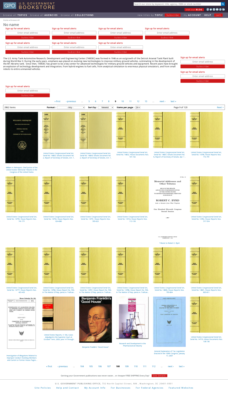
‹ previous (71, 101)
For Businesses (121, 387)
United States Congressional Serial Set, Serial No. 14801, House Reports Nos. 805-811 (206, 290)
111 (144, 366)
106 (100, 366)
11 (130, 101)
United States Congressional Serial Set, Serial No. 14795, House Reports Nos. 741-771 (21, 219)
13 (146, 101)
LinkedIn (223, 9)
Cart (218, 15)
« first (57, 101)
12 (138, 101)
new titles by (158, 15)
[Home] (30, 8)
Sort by (92, 107)
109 (126, 366)
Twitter (210, 9)
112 (153, 366)
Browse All (15, 15)
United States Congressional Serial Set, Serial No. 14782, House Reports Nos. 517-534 (206, 219)
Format (51, 107)
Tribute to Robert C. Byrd (169, 243)
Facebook (207, 9)
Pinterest (220, 9)
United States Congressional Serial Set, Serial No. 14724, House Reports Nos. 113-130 (132, 219)
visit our (194, 9)
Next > (220, 107)
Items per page (125, 107)
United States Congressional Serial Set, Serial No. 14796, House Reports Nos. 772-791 (206, 154)
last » (173, 101)
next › (162, 101)
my (192, 15)
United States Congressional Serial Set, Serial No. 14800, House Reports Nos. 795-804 (169, 290)
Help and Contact (67, 387)
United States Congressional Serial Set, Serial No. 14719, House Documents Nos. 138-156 (206, 339)
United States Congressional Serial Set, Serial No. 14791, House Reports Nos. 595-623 (95, 219)
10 (122, 101)
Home (5, 20)
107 (109, 366)
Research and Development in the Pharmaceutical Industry (132, 344)
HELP (207, 15)
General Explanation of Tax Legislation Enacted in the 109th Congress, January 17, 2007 (169, 353)
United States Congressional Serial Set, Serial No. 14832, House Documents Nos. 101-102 (132, 154)
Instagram (214, 9)
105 (91, 366)
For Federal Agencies (149, 387)
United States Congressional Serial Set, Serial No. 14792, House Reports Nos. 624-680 (58, 219)
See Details (159, 375)
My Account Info (95, 387)
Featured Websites (181, 387)
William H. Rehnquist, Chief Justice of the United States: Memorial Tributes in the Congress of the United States (22, 169)
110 (136, 366)
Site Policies (43, 387)
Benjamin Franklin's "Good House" (95, 347)
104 (82, 366)
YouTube (217, 9)
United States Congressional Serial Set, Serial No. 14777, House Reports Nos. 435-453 (21, 290)
